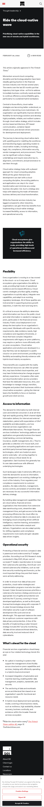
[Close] (41, 778)
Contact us (7, 766)
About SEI (7, 759)
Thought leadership (11, 11)
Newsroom (7, 774)
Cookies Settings (22, 791)
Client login (7, 763)
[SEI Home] (22, 3)
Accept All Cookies (22, 803)
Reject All (22, 797)
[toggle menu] (4, 4)
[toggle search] (40, 3)
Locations (7, 770)
